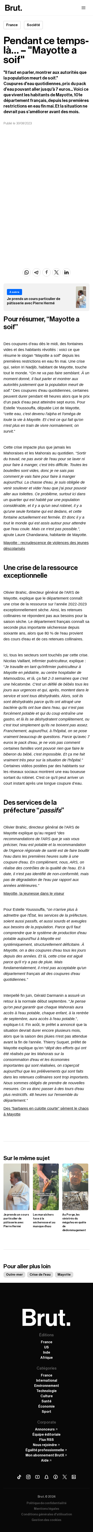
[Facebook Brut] (55, 1477)
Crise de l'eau (40, 1274)
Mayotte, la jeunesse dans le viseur (33, 893)
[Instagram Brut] (28, 1477)
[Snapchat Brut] (46, 1477)
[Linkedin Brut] (73, 1477)
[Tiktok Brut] (19, 1477)
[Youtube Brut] (37, 1477)
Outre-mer (14, 1274)
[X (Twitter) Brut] (64, 1477)
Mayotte (64, 1274)
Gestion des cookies (46, 1520)
